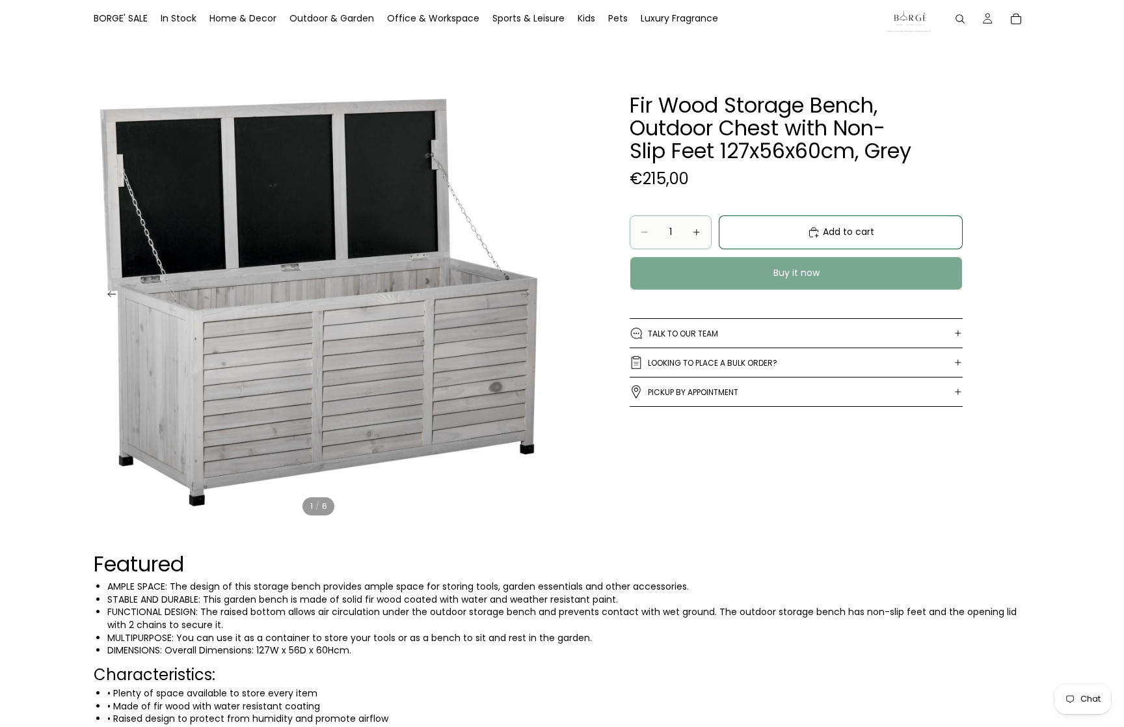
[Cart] (1016, 19)
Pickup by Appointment (693, 392)
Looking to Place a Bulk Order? (712, 362)
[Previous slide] (108, 296)
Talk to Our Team (683, 333)
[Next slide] (529, 296)
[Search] (960, 19)
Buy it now (796, 272)
